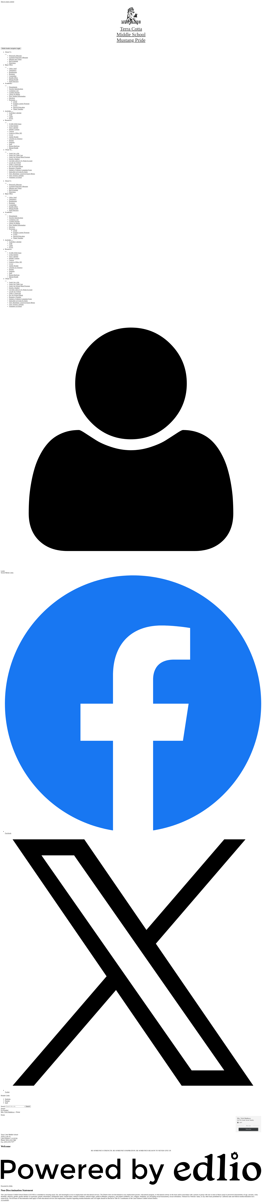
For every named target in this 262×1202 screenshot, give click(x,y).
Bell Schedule (13, 61)
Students (12, 142)
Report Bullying (14, 146)
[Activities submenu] (12, 111)
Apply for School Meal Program (19, 157)
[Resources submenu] (6, 122)
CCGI (11, 135)
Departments (13, 87)
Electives (12, 98)
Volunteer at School (15, 177)
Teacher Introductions (16, 89)
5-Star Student (13, 126)
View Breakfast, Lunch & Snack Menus (22, 174)
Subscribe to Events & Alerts (18, 172)
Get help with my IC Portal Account (20, 161)
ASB (10, 115)
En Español (4, 1110)
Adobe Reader (13, 137)
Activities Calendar (15, 113)
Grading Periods (14, 92)
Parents (11, 140)
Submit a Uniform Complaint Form (20, 170)
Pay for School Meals (16, 166)
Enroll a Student (14, 159)
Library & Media (14, 94)
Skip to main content (7, 2)
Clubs (11, 116)
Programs (12, 100)
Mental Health (13, 80)
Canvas (11, 131)
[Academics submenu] (6, 85)
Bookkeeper (13, 72)
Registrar (12, 74)
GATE (15, 105)
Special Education (19, 107)
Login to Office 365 (15, 133)
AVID (15, 102)
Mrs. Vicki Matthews (7, 1112)
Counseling (12, 76)
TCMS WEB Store (15, 124)
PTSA (11, 118)
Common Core (14, 91)
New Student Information (17, 96)
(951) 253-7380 (11, 1140)
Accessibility (5, 1200)
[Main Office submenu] (6, 67)
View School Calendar (16, 175)
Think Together (18, 109)
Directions (12, 63)
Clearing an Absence (15, 139)
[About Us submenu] (6, 54)
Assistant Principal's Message (18, 57)
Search (3, 1106)
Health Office (13, 78)
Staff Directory (14, 81)
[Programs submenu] (16, 100)
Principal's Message (15, 56)
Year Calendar (13, 128)
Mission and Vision (15, 59)
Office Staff (13, 68)
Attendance (12, 70)
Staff (10, 144)
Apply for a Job (14, 153)
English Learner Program (21, 104)
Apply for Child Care (16, 155)
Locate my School (15, 163)
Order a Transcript (15, 164)
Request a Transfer (15, 168)
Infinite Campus (14, 129)
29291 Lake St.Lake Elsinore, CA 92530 (9, 1137)
